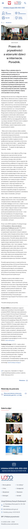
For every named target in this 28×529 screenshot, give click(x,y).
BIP (2, 517)
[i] (22, 177)
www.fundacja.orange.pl (14, 362)
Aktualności (8, 22)
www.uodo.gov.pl (9, 340)
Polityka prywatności (12, 517)
